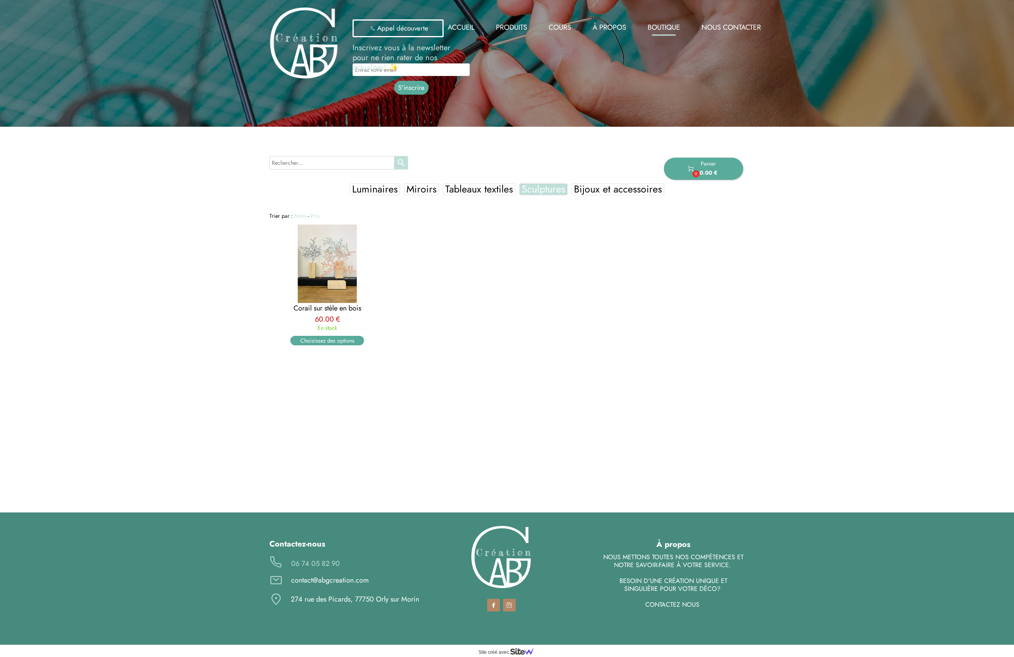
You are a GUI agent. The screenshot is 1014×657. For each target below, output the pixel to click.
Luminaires (375, 189)
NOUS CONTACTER (731, 27)
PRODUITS (511, 27)
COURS (560, 27)
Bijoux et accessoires (618, 189)
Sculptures (543, 189)
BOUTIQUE (664, 27)
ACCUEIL (461, 27)
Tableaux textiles (479, 189)
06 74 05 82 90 (315, 563)
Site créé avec (494, 652)
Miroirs (421, 189)
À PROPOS (609, 27)
